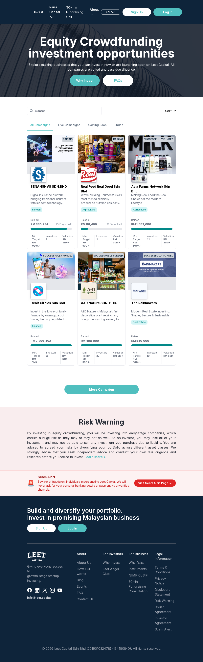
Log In (167, 12)
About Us (84, 563)
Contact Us (85, 599)
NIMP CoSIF (138, 575)
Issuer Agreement (163, 609)
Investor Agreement (163, 620)
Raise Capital (54, 9)
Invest (38, 12)
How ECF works (84, 571)
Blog (80, 580)
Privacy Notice (160, 580)
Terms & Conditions (162, 569)
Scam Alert (163, 629)
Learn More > (95, 457)
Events (82, 586)
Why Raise (137, 563)
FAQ (80, 593)
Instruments (138, 569)
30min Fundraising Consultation (138, 586)
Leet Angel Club (111, 571)
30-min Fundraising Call (74, 12)
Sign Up (137, 12)
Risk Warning (164, 601)
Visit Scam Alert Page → (155, 483)
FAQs (118, 81)
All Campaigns (40, 125)
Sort (168, 111)
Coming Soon (97, 125)
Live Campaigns (69, 125)
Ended (119, 125)
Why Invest (84, 81)
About (94, 10)
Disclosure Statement (162, 592)
